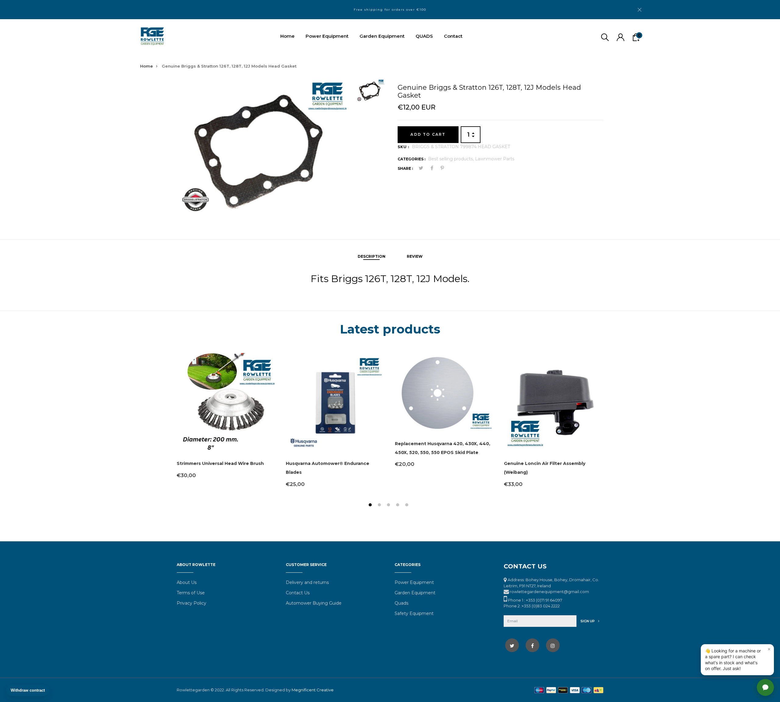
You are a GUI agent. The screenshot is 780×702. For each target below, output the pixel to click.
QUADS (424, 36)
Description (371, 256)
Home (287, 36)
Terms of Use (191, 592)
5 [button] (407, 505)
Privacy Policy (191, 603)
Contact (453, 36)
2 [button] (380, 505)
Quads (401, 603)
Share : (405, 168)
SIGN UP (588, 621)
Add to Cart (427, 134)
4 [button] (398, 505)
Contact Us (298, 592)
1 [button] (371, 505)
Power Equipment (327, 36)
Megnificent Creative (313, 689)
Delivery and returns (307, 582)
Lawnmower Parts (494, 159)
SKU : (403, 147)
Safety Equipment (414, 613)
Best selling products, (451, 159)
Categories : (411, 159)
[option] (264, 148)
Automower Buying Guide (314, 603)
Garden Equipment (382, 36)
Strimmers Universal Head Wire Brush (220, 463)
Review (415, 256)
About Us (187, 582)
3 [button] (389, 505)
